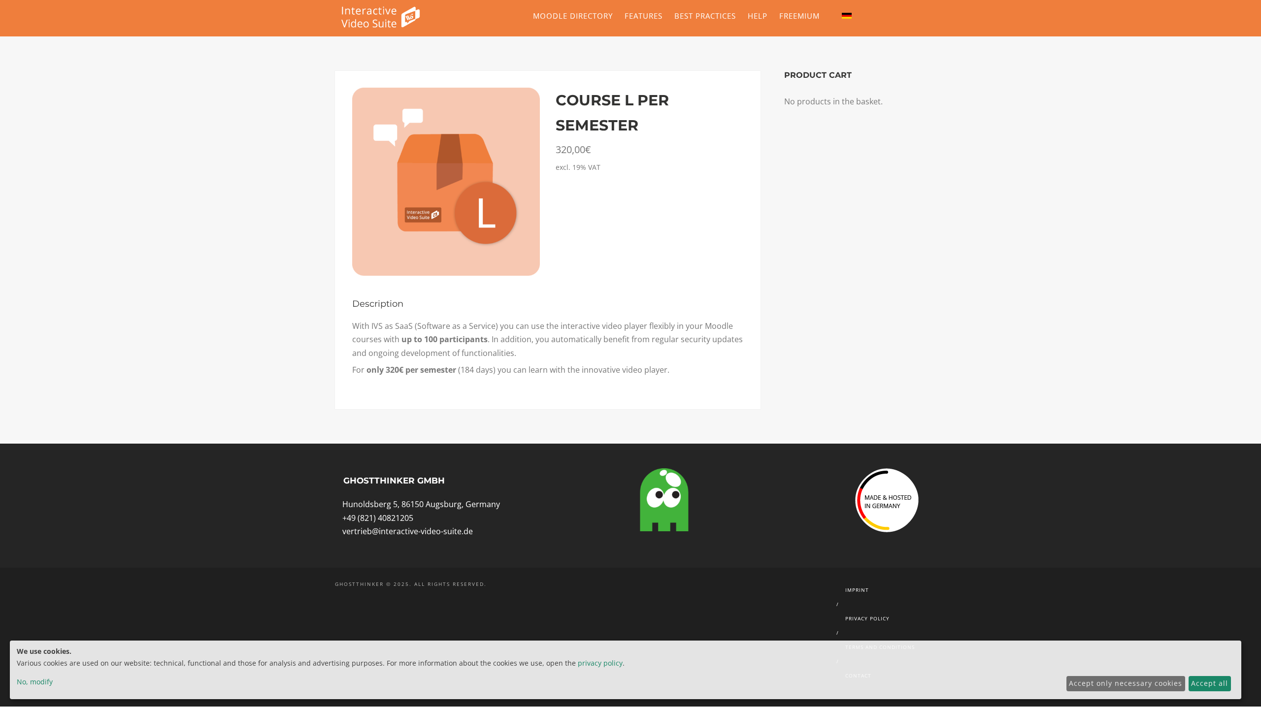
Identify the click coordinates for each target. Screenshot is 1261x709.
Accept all (1209, 683)
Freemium (799, 16)
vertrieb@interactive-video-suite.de (407, 531)
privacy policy (600, 663)
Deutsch (847, 13)
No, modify (35, 681)
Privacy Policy (867, 618)
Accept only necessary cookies (1125, 683)
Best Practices (705, 16)
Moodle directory (573, 16)
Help (757, 16)
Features (644, 16)
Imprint (857, 589)
